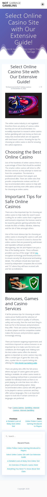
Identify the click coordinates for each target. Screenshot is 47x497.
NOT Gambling (11, 4)
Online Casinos (26, 87)
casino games (18, 407)
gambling (28, 407)
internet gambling (27, 410)
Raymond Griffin (13, 87)
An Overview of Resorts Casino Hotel (23, 465)
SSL (36, 253)
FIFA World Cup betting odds (26, 363)
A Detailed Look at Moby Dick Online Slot (23, 461)
